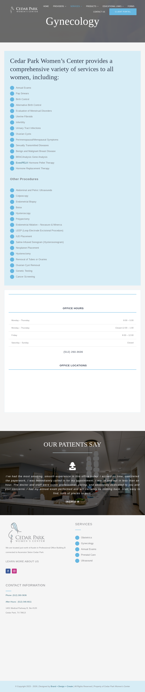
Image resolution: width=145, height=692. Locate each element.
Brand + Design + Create (62, 685)
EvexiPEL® (22, 162)
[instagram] (14, 569)
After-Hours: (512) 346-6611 (19, 600)
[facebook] (8, 569)
